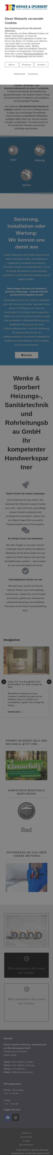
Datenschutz (19, 73)
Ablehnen (11, 64)
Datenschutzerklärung (34, 53)
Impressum (33, 73)
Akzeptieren (41, 64)
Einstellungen (26, 64)
